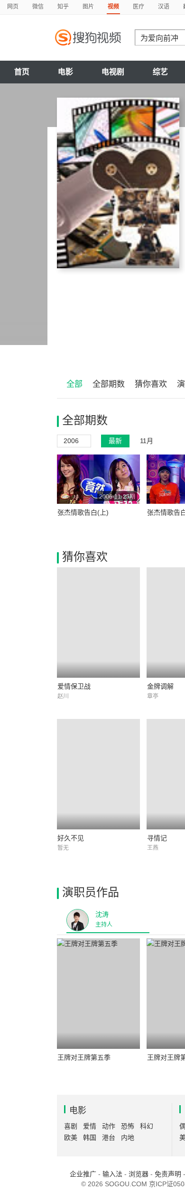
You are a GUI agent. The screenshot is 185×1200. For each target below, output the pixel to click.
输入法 (112, 1174)
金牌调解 (160, 686)
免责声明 (168, 1174)
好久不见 (70, 838)
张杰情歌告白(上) (83, 512)
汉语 (163, 6)
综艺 (160, 72)
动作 (108, 1126)
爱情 (89, 1126)
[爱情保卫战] (98, 622)
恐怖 (127, 1126)
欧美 (70, 1137)
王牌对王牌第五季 (84, 1057)
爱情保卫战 (74, 686)
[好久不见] (98, 774)
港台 (108, 1137)
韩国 (89, 1137)
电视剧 (113, 72)
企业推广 (83, 1174)
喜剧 (70, 1126)
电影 (65, 72)
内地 (127, 1137)
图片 (88, 6)
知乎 (63, 6)
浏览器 (138, 1174)
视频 (113, 6)
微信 (38, 6)
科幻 (146, 1126)
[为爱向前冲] (118, 183)
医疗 (138, 6)
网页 (12, 6)
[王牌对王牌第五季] (98, 993)
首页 (21, 72)
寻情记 (157, 838)
